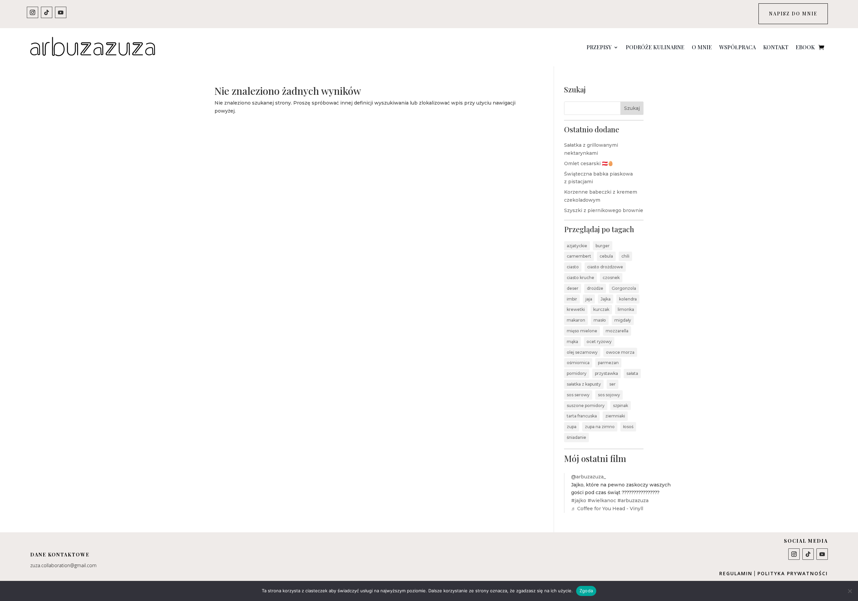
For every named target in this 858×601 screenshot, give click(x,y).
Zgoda (586, 590)
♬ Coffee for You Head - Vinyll (607, 509)
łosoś (628, 426)
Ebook (805, 47)
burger (603, 245)
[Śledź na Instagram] (32, 12)
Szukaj (632, 108)
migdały (622, 320)
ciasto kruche (580, 277)
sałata (632, 373)
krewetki (576, 309)
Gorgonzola (624, 288)
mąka (572, 341)
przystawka (606, 373)
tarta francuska (582, 415)
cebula (606, 256)
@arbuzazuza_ (588, 477)
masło (600, 320)
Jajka (606, 299)
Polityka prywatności (792, 573)
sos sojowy (609, 394)
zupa (571, 426)
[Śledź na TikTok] (46, 12)
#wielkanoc (602, 500)
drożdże (595, 288)
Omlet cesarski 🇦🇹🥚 (588, 163)
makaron (576, 320)
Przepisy (599, 47)
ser (612, 384)
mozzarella (617, 330)
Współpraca (737, 47)
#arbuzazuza (633, 500)
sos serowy (578, 394)
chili (625, 256)
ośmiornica (578, 362)
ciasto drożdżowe (605, 266)
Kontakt (775, 47)
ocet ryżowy (599, 341)
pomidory (577, 373)
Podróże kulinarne (655, 47)
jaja (589, 299)
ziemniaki (615, 415)
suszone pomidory (586, 405)
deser (572, 288)
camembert (579, 256)
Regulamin (735, 573)
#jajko (578, 500)
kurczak (601, 309)
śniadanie (576, 437)
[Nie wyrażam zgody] (849, 591)
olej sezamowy (582, 352)
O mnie (702, 47)
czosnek (611, 277)
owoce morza (620, 352)
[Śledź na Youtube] (60, 12)
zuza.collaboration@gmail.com (63, 565)
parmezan (608, 362)
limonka (626, 309)
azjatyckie (577, 245)
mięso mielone (582, 330)
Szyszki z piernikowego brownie (603, 210)
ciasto (573, 266)
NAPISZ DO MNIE (793, 13)
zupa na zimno (600, 426)
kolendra (628, 299)
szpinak (620, 405)
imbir (572, 299)
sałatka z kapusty (584, 384)
